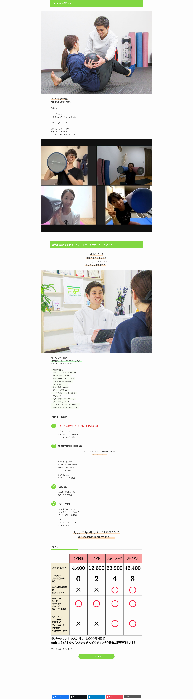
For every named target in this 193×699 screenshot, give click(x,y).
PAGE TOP (186, 676)
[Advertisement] (96, 676)
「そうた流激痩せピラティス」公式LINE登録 (78, 426)
